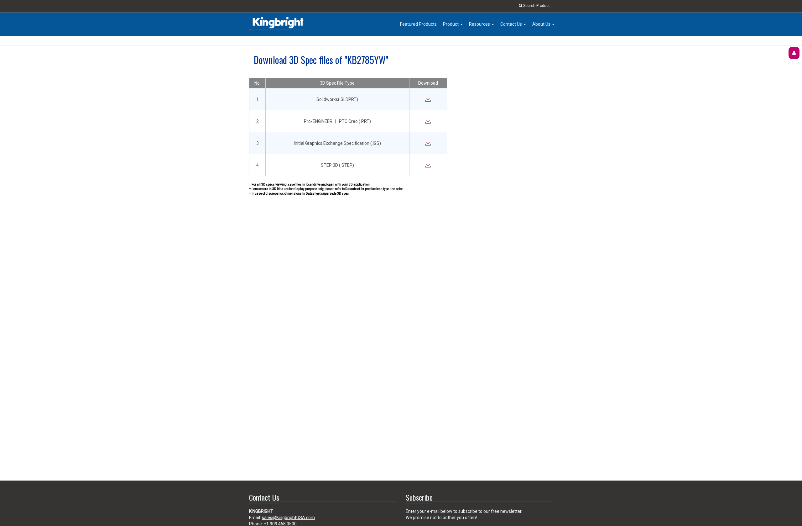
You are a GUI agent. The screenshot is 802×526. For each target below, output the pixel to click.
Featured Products (418, 24)
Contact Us (511, 24)
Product (451, 24)
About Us (541, 24)
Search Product (536, 5)
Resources (480, 24)
